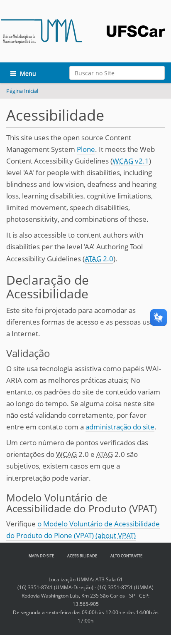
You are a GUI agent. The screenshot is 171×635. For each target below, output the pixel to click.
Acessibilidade (82, 555)
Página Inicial (22, 90)
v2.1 (130, 161)
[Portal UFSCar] (136, 20)
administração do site (120, 427)
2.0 (99, 258)
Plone (86, 149)
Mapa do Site (41, 555)
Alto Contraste (126, 555)
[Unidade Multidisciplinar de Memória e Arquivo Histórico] (41, 31)
